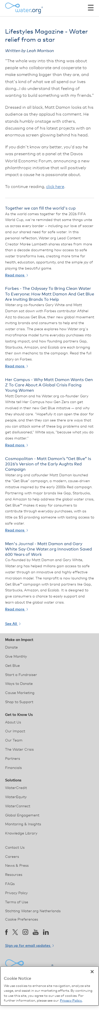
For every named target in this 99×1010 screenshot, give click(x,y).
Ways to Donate (19, 684)
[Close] (92, 971)
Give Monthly (16, 656)
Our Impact (15, 731)
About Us (13, 722)
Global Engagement (22, 815)
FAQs (10, 884)
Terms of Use (16, 902)
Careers (12, 857)
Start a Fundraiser (21, 675)
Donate (11, 647)
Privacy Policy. (71, 1000)
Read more (15, 275)
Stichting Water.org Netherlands (33, 911)
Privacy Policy (16, 893)
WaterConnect (17, 806)
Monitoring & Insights (23, 824)
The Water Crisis (19, 749)
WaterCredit (16, 788)
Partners (12, 759)
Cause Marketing (20, 693)
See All (11, 624)
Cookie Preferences (21, 919)
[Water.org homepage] (24, 8)
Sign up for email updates (28, 946)
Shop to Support (19, 702)
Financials (13, 768)
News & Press (17, 865)
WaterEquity (16, 797)
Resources (13, 875)
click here (55, 187)
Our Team (14, 740)
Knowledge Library (21, 833)
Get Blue (12, 666)
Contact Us (15, 847)
